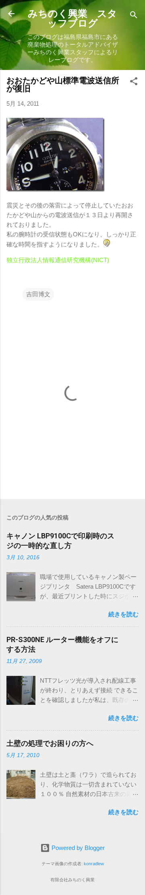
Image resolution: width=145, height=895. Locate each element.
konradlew (94, 863)
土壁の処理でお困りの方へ (49, 743)
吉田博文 (38, 294)
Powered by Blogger (77, 847)
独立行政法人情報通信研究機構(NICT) (57, 260)
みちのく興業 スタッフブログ (72, 18)
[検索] (134, 16)
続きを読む (123, 614)
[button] (134, 82)
